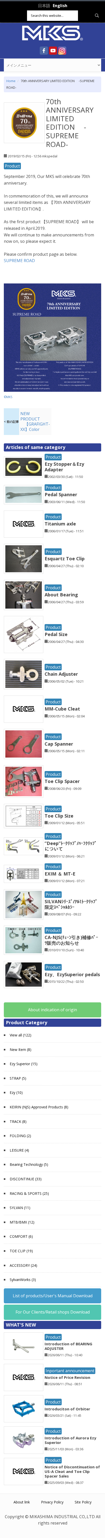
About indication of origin (52, 1010)
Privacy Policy (52, 1502)
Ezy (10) (16, 1092)
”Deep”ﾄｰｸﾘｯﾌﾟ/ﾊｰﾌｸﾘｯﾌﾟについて (71, 846)
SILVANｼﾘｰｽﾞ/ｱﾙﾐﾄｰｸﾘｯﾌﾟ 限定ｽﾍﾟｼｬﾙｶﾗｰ (71, 904)
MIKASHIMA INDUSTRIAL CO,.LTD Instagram (62, 51)
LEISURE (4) (19, 1150)
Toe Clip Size (59, 816)
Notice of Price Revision (67, 1377)
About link (22, 1502)
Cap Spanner (59, 744)
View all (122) (20, 1035)
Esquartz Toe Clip (65, 558)
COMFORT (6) (21, 1236)
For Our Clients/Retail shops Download (53, 1312)
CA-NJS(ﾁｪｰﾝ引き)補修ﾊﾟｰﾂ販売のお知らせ (71, 940)
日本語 (44, 5)
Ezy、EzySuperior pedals (72, 974)
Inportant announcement (70, 1371)
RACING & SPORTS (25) (29, 1193)
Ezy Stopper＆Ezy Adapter (64, 467)
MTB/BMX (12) (22, 1222)
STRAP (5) (18, 1078)
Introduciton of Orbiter (67, 1408)
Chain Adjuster (61, 674)
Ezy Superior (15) (23, 1063)
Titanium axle (60, 524)
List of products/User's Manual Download (53, 1296)
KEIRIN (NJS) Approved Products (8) (39, 1107)
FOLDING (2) (20, 1135)
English (60, 5)
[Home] (52, 32)
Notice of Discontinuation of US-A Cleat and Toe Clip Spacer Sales (72, 1471)
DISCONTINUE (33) (26, 1179)
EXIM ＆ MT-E (60, 874)
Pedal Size (56, 634)
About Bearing (61, 595)
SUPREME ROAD (21, 260)
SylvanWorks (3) (23, 1279)
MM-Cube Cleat (62, 709)
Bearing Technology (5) (29, 1164)
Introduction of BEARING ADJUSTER (68, 1346)
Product (12, 166)
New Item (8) (20, 1049)
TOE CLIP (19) (21, 1250)
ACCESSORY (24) (23, 1265)
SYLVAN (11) (20, 1207)
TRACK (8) (18, 1121)
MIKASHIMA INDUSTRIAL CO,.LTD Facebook (44, 51)
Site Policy (83, 1502)
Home (11, 81)
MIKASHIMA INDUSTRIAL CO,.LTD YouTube (53, 51)
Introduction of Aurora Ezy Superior (70, 1440)
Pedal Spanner (61, 494)
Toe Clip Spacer (62, 781)
